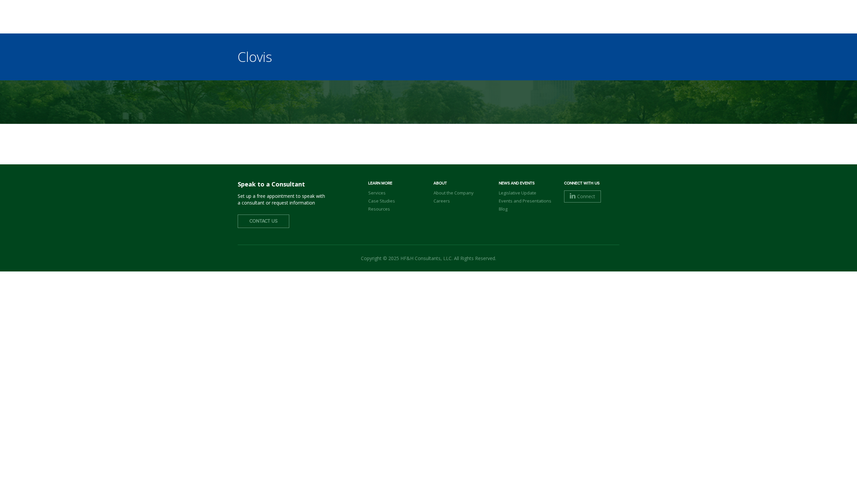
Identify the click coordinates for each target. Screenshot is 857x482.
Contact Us (263, 221)
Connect (586, 196)
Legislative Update (517, 193)
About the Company (454, 193)
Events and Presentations (525, 201)
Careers (442, 201)
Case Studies (381, 201)
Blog (503, 209)
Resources (379, 209)
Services (377, 193)
